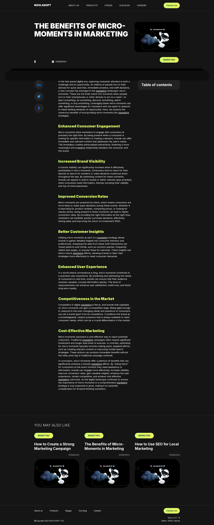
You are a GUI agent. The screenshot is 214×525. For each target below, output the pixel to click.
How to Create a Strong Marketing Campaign (54, 446)
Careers (141, 5)
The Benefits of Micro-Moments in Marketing (104, 446)
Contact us (171, 5)
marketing (101, 91)
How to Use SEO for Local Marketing (157, 446)
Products (92, 5)
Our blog (124, 5)
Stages (108, 5)
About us (73, 5)
